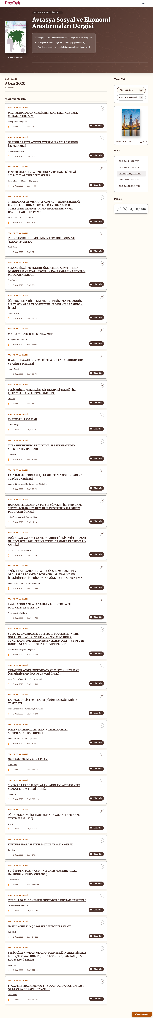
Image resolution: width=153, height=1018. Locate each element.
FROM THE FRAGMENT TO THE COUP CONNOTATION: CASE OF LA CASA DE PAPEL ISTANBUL (46, 987)
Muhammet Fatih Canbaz (17, 738)
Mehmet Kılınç (13, 583)
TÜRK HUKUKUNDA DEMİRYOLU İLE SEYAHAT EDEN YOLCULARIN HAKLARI (41, 447)
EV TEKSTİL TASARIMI (22, 419)
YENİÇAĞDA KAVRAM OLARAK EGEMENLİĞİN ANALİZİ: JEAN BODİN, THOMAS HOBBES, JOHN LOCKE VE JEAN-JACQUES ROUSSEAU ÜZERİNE (47, 956)
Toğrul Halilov (13, 932)
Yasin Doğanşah (34, 583)
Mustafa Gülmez (14, 484)
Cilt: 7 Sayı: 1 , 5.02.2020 (129, 167)
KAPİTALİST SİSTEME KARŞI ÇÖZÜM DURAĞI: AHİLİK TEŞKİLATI (42, 701)
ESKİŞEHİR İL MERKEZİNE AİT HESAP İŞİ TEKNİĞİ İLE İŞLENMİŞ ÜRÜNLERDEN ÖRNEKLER (42, 391)
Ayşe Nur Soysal (27, 484)
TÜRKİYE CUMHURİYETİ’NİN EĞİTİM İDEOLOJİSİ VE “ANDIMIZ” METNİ (41, 240)
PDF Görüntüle (96, 126)
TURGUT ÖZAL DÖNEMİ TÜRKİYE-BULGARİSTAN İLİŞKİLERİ (47, 900)
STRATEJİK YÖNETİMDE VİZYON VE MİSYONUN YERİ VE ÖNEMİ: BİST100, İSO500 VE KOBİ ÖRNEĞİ (43, 672)
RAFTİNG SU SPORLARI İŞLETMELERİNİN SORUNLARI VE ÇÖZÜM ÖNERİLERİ (45, 477)
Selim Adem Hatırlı (26, 550)
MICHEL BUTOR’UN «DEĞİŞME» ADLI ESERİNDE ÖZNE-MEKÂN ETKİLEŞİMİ (43, 114)
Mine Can (11, 399)
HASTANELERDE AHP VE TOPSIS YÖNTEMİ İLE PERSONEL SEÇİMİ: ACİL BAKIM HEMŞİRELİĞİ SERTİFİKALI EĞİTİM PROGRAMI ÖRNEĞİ (45, 508)
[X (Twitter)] (131, 209)
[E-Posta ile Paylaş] (143, 209)
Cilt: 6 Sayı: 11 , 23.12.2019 (129, 180)
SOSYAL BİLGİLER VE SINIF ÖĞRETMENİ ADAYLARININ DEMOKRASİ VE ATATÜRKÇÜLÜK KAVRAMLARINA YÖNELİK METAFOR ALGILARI (46, 271)
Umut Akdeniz (13, 454)
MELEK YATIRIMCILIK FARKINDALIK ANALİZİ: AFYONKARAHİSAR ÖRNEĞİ (38, 731)
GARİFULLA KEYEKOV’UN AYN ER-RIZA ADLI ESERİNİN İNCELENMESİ (43, 144)
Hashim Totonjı (13, 369)
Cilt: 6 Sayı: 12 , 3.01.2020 (130, 173)
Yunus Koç (12, 965)
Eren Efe (11, 824)
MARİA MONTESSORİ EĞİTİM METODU (33, 334)
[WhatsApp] (125, 209)
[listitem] (131, 90)
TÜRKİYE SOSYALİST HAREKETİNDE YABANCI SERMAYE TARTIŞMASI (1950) (43, 816)
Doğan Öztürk (33, 738)
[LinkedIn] (137, 209)
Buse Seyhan (13, 280)
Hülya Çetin (12, 765)
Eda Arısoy (12, 794)
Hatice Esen (12, 517)
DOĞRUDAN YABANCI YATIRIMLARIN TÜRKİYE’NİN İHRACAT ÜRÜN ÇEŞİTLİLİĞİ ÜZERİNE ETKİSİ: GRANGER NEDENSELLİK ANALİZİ (47, 541)
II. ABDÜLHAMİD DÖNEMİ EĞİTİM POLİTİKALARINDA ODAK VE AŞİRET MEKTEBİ (47, 362)
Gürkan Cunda (13, 550)
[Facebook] (119, 209)
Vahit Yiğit (21, 517)
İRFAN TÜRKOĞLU (52, 13)
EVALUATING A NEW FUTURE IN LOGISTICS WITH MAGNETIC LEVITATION (40, 606)
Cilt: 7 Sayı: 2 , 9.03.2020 (129, 161)
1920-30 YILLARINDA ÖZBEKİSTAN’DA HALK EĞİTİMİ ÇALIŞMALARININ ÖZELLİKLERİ (42, 174)
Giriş (143, 3)
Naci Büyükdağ (40, 484)
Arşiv (117, 150)
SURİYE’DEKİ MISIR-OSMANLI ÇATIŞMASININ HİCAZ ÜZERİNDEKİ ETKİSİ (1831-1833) (42, 872)
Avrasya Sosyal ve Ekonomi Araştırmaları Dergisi (71, 23)
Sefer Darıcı (12, 995)
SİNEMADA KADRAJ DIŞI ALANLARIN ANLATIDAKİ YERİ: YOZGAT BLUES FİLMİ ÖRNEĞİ (44, 787)
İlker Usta (11, 850)
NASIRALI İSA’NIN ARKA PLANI (28, 759)
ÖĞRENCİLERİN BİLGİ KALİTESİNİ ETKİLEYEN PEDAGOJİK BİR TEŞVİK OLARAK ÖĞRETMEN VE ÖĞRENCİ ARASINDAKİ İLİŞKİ (45, 304)
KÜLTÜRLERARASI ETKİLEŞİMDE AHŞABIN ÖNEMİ (40, 844)
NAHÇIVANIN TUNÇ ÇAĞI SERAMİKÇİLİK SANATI (39, 926)
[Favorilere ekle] (102, 108)
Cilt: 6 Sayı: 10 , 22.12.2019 (129, 186)
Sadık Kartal (12, 247)
